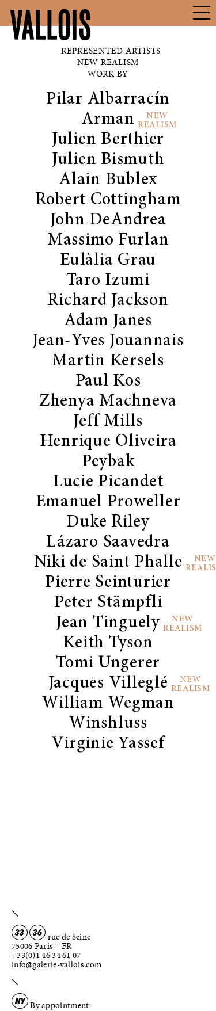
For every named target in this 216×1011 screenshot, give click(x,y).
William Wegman (108, 703)
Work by (108, 73)
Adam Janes (108, 321)
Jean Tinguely (108, 623)
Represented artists (111, 50)
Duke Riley (108, 522)
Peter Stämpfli (108, 603)
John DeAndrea (108, 220)
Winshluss (108, 724)
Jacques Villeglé (108, 683)
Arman (108, 119)
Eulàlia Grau (108, 260)
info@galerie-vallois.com (56, 964)
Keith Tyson (108, 643)
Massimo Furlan (108, 240)
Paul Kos (108, 381)
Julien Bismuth (108, 160)
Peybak (108, 462)
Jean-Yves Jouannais (107, 341)
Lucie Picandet (108, 482)
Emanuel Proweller (108, 502)
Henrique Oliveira (108, 442)
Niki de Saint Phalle (108, 562)
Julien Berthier (108, 139)
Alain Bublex (108, 180)
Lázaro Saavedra (107, 542)
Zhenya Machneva (108, 401)
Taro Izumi (108, 280)
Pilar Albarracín (108, 99)
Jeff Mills (108, 421)
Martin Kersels (108, 361)
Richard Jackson (107, 301)
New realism (108, 62)
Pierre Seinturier (108, 583)
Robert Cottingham (108, 200)
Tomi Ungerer (108, 663)
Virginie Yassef (107, 744)
